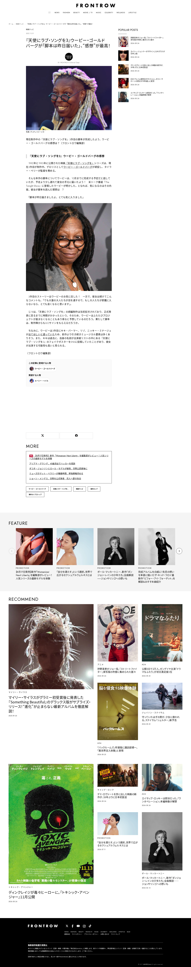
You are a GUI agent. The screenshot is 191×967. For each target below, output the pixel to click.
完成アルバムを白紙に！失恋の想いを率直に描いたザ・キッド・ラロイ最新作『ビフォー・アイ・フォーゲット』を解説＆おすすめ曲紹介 (156, 577)
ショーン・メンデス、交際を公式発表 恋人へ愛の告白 (55, 478)
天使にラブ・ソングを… (61, 489)
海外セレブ (94, 489)
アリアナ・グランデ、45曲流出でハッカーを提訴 (52, 463)
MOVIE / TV (88, 12)
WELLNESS (121, 12)
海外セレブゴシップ (35, 495)
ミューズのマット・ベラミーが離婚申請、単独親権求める (56, 473)
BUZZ (128, 932)
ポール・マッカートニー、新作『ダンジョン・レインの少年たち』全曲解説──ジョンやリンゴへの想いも (115, 575)
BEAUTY (76, 12)
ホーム (11, 24)
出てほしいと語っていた (41, 334)
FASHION (66, 12)
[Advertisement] (69, 409)
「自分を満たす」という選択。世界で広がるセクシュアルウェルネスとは (74, 573)
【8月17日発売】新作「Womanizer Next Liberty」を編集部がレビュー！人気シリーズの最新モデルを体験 (68, 457)
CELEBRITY (109, 12)
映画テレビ (20, 24)
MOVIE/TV (89, 932)
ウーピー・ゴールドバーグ (77, 167)
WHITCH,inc (147, 964)
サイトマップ (115, 934)
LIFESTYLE (133, 12)
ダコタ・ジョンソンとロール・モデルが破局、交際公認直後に (58, 468)
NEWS (57, 12)
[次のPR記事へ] (179, 551)
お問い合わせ (105, 934)
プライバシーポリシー (91, 934)
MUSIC (98, 12)
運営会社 (67, 934)
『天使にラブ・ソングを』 (79, 163)
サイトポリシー (77, 934)
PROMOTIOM (22, 568)
